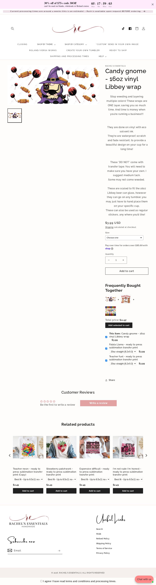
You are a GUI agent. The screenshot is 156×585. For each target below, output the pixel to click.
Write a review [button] (98, 403)
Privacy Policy (103, 553)
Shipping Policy (103, 543)
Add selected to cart (118, 325)
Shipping (109, 227)
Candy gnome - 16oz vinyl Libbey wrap (127, 335)
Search (99, 529)
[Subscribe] (59, 550)
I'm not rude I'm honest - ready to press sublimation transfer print (128, 471)
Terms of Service (104, 548)
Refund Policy (103, 539)
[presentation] (10, 455)
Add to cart (28, 491)
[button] (12, 28)
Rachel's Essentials (70, 573)
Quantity (109, 254)
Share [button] (112, 380)
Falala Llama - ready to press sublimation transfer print (125, 346)
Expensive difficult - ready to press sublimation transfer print (94, 471)
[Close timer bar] (152, 4)
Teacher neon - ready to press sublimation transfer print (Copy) (28, 471)
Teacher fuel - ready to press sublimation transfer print (125, 358)
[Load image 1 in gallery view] (15, 116)
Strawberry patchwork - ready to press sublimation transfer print (61, 471)
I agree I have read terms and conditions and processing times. (79, 581)
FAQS (98, 534)
